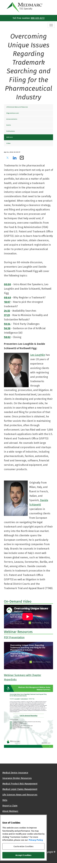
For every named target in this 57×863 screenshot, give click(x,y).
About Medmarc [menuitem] (10, 811)
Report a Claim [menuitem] (9, 805)
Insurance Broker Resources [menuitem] (17, 778)
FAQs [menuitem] (4, 800)
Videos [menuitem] (8, 143)
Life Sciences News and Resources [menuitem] (17, 107)
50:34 (7, 324)
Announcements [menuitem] (11, 119)
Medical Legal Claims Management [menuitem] (19, 789)
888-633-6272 (37, 18)
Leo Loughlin (37, 355)
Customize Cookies (23, 846)
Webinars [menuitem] (9, 137)
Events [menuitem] (8, 125)
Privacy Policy (36, 839)
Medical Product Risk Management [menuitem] (19, 783)
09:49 (7, 297)
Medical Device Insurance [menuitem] (15, 772)
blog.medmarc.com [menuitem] (12, 113)
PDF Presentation (14, 637)
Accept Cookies (24, 855)
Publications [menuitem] (10, 131)
